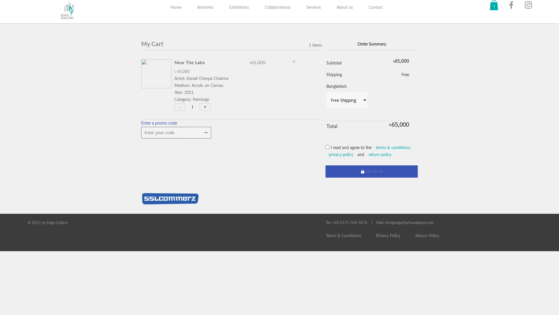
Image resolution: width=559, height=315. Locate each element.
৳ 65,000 (182, 72)
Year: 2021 (184, 93)
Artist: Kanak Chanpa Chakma (201, 79)
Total (331, 126)
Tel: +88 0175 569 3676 (346, 223)
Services (313, 8)
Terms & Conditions (343, 236)
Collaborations (278, 8)
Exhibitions (239, 8)
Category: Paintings (191, 100)
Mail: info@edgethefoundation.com (405, 223)
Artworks (205, 8)
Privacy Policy (388, 236)
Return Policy (427, 236)
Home (175, 8)
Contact (376, 8)
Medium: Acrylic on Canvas (198, 86)
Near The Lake (189, 62)
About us (345, 8)
